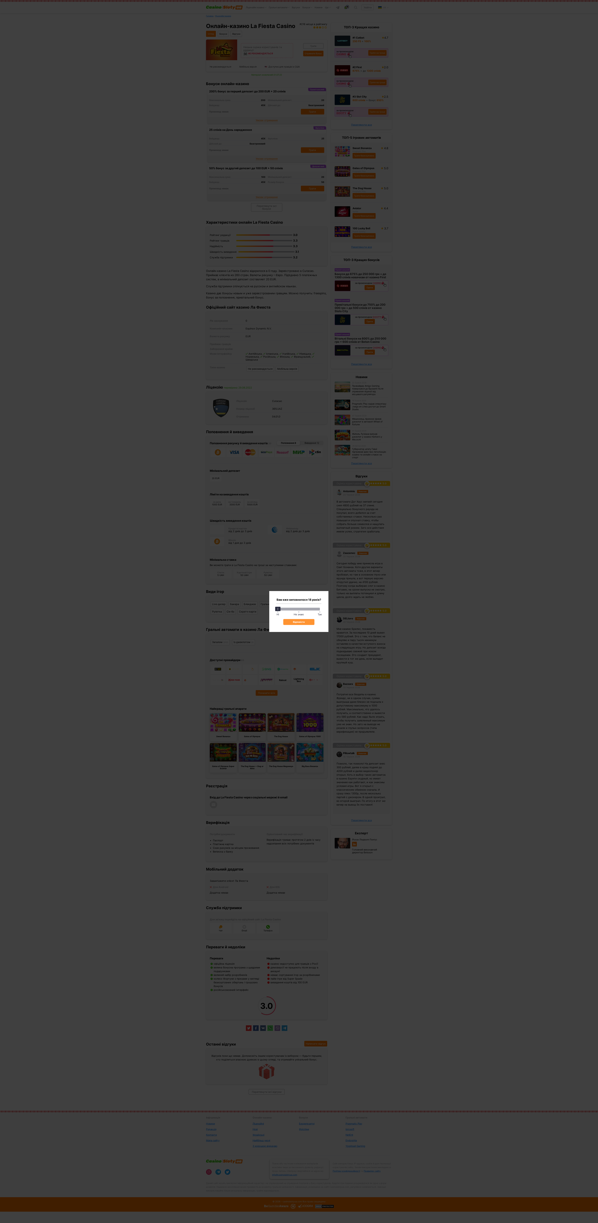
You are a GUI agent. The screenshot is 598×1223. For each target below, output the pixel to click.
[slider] (277, 609)
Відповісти (299, 622)
